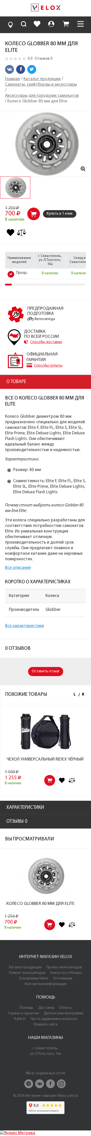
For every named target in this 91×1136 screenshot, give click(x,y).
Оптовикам (62, 979)
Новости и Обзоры (66, 973)
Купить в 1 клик (60, 214)
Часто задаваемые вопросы (54, 1019)
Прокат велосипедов (64, 967)
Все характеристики (24, 626)
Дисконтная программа (63, 1013)
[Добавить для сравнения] (21, 232)
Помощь (26, 1008)
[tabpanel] (15, 187)
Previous (74, 695)
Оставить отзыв (45, 671)
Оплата (65, 1008)
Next (82, 695)
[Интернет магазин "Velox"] (45, 8)
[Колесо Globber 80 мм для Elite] (45, 143)
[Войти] (51, 25)
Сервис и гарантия (23, 1013)
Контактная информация (45, 984)
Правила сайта (45, 1025)
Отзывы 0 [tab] (16, 821)
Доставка (46, 1008)
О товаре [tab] (16, 382)
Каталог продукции (25, 967)
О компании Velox (33, 979)
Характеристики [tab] (25, 807)
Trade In (20, 1019)
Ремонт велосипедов (27, 973)
